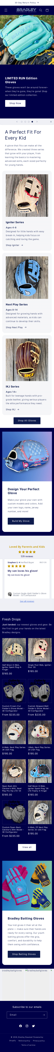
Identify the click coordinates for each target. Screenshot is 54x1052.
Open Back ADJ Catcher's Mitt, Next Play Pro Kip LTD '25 (12, 788)
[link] (27, 594)
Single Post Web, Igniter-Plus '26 (40, 666)
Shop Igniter (12, 245)
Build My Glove (20, 521)
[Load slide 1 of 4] (22, 121)
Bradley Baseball (25, 1037)
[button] (6, 10)
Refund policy (24, 1041)
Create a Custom (27, 107)
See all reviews (27, 601)
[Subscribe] (44, 1015)
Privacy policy (39, 1041)
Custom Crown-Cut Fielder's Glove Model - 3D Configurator (13, 708)
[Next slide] (37, 122)
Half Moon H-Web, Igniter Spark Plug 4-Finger (12, 667)
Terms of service (28, 1045)
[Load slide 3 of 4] (28, 121)
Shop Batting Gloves (24, 954)
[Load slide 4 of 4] (32, 121)
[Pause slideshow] (51, 122)
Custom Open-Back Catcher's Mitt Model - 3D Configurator (13, 829)
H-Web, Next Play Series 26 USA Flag (13, 748)
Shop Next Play (14, 327)
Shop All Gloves (27, 420)
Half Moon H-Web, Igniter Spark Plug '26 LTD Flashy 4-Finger (38, 788)
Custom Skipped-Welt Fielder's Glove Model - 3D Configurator (39, 708)
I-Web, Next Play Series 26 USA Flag (39, 748)
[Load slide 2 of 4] (25, 121)
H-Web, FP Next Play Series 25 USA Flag (38, 828)
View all (27, 847)
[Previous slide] (17, 122)
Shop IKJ (11, 409)
